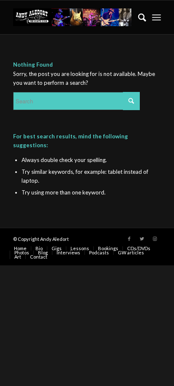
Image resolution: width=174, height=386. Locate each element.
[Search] (138, 17)
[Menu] (156, 17)
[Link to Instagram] (154, 238)
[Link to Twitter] (142, 238)
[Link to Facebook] (129, 238)
